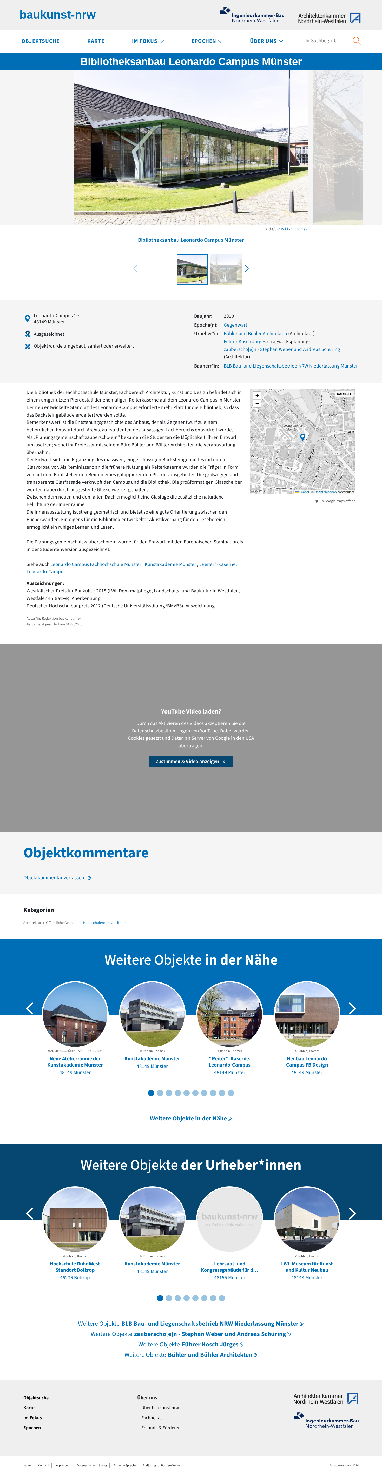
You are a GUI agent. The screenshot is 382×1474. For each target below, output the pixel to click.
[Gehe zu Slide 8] (213, 1093)
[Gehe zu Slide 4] (178, 1093)
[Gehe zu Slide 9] (222, 1093)
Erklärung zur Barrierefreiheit (162, 1465)
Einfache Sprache (124, 1465)
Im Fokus (32, 1418)
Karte (29, 1407)
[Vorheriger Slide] (29, 1008)
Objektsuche (36, 1398)
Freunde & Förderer (160, 1427)
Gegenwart (235, 325)
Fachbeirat (151, 1418)
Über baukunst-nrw (160, 1407)
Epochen (32, 1427)
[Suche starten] (357, 41)
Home (27, 1465)
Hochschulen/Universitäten (105, 922)
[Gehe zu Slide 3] (169, 1093)
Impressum (62, 1465)
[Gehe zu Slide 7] (204, 1093)
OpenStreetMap (325, 491)
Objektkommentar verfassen (53, 877)
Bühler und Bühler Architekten (255, 333)
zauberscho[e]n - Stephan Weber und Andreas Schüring (282, 349)
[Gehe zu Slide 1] (151, 1093)
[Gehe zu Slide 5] (186, 1093)
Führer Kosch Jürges (245, 341)
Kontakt (43, 1465)
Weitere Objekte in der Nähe (188, 1118)
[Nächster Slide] (352, 1008)
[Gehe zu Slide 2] (160, 1093)
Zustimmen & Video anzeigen (187, 761)
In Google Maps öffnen (337, 501)
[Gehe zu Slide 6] (195, 1093)
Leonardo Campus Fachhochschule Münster (96, 564)
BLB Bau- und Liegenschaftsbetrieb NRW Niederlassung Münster (291, 366)
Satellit (344, 394)
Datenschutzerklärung (92, 1465)
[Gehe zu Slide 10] (231, 1093)
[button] (247, 268)
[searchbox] (321, 41)
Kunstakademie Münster (171, 564)
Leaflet (304, 491)
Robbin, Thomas (294, 229)
